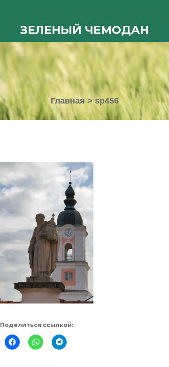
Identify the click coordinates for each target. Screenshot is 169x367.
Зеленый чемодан (84, 30)
